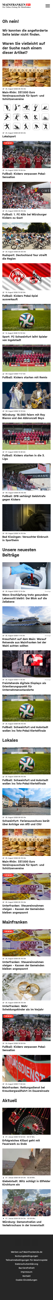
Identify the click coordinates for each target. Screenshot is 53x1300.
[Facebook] (18, 1242)
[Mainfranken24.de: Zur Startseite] (16, 6)
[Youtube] (35, 1242)
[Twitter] (26, 1242)
